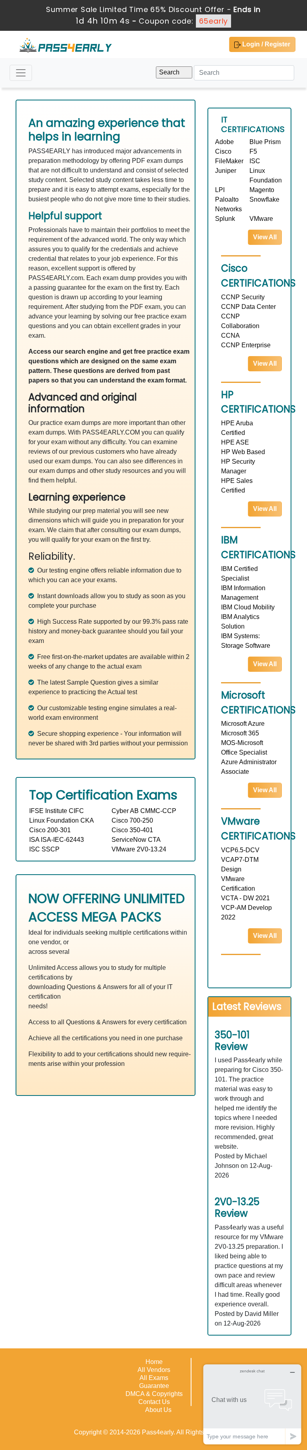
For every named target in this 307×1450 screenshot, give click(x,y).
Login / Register (265, 44)
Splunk (225, 218)
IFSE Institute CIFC (56, 810)
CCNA (230, 335)
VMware (261, 218)
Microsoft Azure (243, 723)
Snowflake (264, 199)
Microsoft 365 (240, 733)
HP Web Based (243, 452)
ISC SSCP (44, 849)
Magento (261, 189)
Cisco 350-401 (132, 830)
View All (265, 237)
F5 (253, 151)
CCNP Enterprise (246, 345)
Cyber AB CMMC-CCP (144, 810)
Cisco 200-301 (50, 830)
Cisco (223, 151)
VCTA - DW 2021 (245, 898)
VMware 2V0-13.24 (139, 849)
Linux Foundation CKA (61, 820)
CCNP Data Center (248, 306)
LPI (220, 189)
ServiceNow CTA (136, 839)
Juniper (225, 170)
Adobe (224, 141)
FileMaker (229, 161)
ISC (254, 161)
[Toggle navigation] (21, 73)
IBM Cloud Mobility (248, 607)
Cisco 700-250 (132, 820)
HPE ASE (235, 442)
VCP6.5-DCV (240, 850)
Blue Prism (265, 141)
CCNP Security (243, 297)
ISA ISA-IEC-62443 (56, 839)
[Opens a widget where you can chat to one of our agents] (252, 1404)
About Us (158, 1409)
